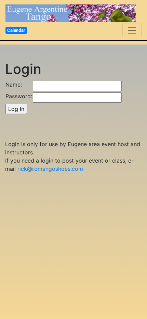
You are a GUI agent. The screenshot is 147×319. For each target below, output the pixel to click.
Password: (18, 96)
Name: (13, 84)
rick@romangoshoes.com (50, 168)
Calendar (16, 30)
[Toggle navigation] (132, 30)
